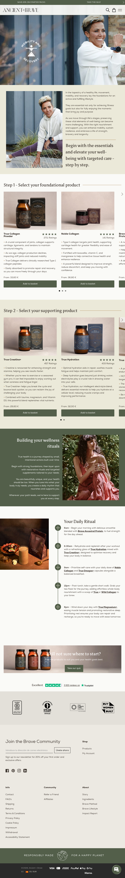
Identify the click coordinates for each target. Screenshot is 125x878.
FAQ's (8, 799)
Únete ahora (62, 750)
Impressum (11, 828)
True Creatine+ (72, 553)
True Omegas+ (86, 571)
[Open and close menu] (120, 9)
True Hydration (98, 549)
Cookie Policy (12, 823)
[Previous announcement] (1, 2)
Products (87, 749)
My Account (88, 753)
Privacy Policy (12, 818)
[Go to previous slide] (122, 194)
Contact (9, 794)
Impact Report (89, 813)
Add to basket (30, 284)
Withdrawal (11, 832)
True (96, 592)
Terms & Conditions (15, 813)
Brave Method (89, 804)
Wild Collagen (108, 592)
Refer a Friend (51, 794)
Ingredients (88, 799)
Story (85, 794)
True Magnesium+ (107, 607)
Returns (9, 809)
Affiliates (48, 799)
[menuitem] (20, 11)
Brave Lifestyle (90, 809)
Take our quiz (74, 668)
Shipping (9, 804)
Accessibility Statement (17, 837)
